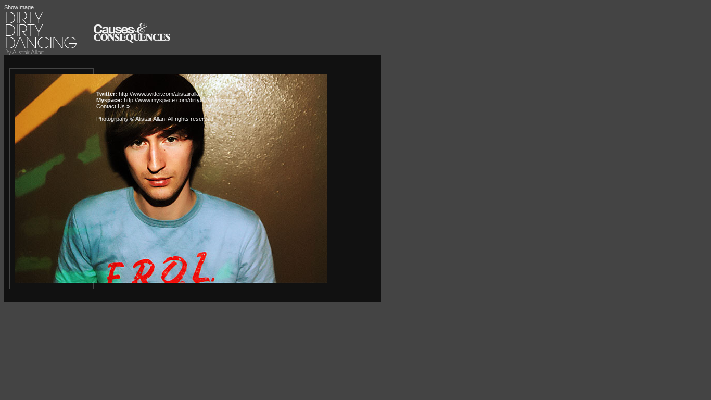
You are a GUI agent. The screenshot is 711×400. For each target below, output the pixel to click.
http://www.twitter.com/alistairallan (160, 94)
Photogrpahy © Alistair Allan (130, 119)
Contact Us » (113, 106)
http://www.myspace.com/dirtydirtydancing (177, 100)
